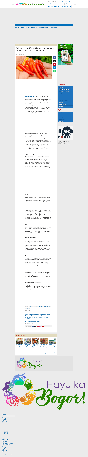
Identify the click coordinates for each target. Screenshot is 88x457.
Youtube (6, 433)
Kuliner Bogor (61, 87)
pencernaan (28, 308)
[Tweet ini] (54, 61)
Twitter (6, 430)
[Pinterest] (38, 326)
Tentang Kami (60, 142)
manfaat (48, 306)
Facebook (6, 429)
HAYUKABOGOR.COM (29, 96)
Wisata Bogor (61, 95)
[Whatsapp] (54, 71)
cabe (33, 306)
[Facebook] (33, 326)
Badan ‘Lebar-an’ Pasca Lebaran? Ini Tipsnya (32, 321)
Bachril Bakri (61, 106)
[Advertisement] (44, 16)
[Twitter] (35, 326)
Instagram (6, 432)
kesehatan (40, 306)
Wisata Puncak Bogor (62, 104)
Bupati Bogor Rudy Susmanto (64, 91)
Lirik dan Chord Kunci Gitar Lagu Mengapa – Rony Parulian (46, 329)
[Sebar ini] (54, 57)
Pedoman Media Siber (61, 143)
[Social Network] (70, 6)
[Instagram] (40, 326)
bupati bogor (61, 102)
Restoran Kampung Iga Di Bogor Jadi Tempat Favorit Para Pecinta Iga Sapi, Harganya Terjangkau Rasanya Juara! (35, 347)
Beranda (69, 144)
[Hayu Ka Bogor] (44, 391)
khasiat (44, 306)
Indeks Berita (68, 141)
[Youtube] (43, 326)
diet (36, 306)
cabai (30, 306)
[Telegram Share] (54, 67)
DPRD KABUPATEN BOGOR (63, 100)
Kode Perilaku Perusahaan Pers (62, 144)
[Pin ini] (54, 64)
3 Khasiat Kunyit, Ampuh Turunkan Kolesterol (33, 319)
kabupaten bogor (62, 93)
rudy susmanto (61, 98)
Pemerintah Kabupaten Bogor (64, 89)
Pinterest (6, 431)
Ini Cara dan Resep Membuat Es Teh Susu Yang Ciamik (31, 329)
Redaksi (64, 142)
